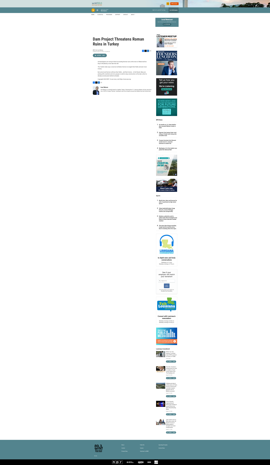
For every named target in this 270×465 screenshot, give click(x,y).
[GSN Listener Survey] (166, 87)
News (92, 14)
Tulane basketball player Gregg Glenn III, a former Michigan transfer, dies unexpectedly (167, 210)
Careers (142, 448)
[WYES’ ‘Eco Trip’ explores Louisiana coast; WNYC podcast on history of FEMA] (160, 354)
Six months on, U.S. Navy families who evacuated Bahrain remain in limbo (167, 126)
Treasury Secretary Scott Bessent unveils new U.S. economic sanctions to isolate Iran (167, 142)
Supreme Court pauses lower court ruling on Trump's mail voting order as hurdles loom (168, 134)
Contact (125, 14)
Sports (158, 196)
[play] (93, 10)
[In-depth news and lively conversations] (166, 244)
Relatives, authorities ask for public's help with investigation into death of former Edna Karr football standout (168, 218)
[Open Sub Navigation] (95, 14)
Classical (100, 14)
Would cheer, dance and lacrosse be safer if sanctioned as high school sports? (168, 202)
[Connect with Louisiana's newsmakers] (166, 305)
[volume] (97, 10)
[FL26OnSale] (166, 63)
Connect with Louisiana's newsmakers (167, 317)
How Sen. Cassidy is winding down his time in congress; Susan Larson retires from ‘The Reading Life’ (171, 370)
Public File (142, 444)
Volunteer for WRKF (144, 451)
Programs (109, 14)
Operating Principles (163, 444)
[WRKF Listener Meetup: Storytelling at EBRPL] (166, 41)
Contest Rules (162, 448)
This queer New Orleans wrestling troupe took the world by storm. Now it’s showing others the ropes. (167, 227)
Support (117, 14)
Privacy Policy (125, 451)
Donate (175, 3)
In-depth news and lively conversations (166, 259)
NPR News (159, 120)
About (133, 14)
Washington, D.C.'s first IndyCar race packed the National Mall (168, 148)
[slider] (99, 10)
